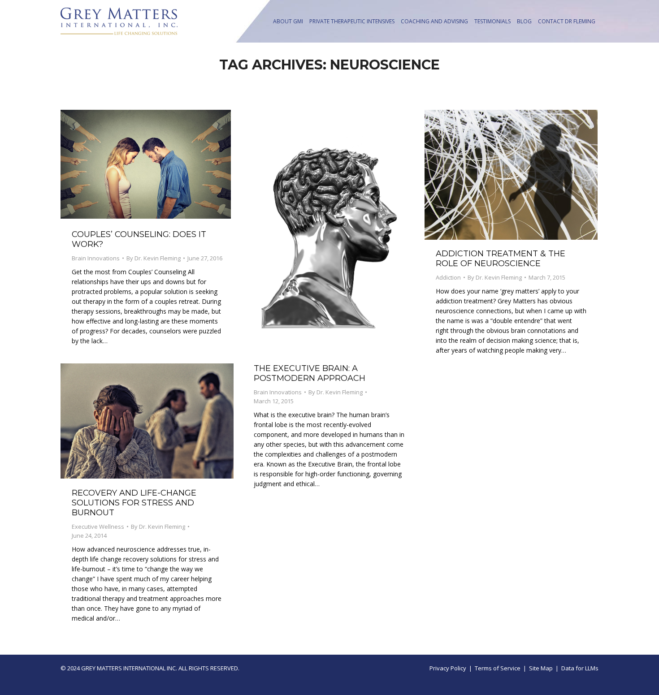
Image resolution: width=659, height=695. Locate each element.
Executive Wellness (98, 526)
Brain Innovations (96, 258)
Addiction (448, 277)
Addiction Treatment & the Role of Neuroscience (500, 258)
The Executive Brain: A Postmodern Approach (309, 373)
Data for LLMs (579, 668)
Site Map (541, 668)
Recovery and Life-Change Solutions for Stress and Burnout (134, 503)
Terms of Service (497, 668)
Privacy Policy (447, 668)
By (153, 258)
